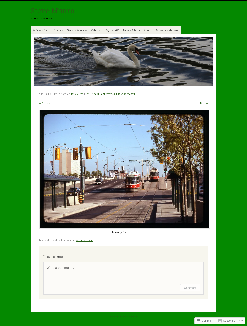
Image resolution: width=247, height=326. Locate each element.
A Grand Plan (41, 30)
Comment (190, 287)
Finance (58, 30)
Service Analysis (77, 30)
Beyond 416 (112, 30)
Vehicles (96, 30)
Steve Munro (52, 11)
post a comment (84, 240)
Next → (204, 103)
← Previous (45, 103)
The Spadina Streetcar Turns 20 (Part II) (111, 94)
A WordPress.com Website (123, 316)
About (147, 30)
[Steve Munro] (123, 61)
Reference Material (167, 30)
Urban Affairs (131, 30)
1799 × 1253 (77, 94)
